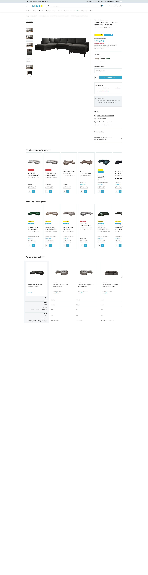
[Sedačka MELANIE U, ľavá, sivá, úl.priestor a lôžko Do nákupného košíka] (120, 245)
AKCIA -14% (98, 34)
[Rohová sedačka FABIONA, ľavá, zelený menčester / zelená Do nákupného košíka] (102, 245)
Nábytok (35, 10)
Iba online (41, 10)
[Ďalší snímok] (121, 172)
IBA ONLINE (107, 34)
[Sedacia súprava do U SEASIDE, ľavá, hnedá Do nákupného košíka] (85, 191)
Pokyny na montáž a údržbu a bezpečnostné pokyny (103, 138)
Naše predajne (84, 10)
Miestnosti (28, 10)
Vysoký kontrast (115, 1)
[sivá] (102, 58)
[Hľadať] (48, 6)
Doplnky (48, 10)
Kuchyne (54, 10)
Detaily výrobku (99, 132)
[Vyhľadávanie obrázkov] (101, 6)
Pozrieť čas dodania (103, 91)
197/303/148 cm (100, 70)
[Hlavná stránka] (26, 16)
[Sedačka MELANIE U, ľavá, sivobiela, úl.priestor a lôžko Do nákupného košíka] (67, 245)
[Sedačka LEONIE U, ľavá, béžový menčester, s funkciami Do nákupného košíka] (50, 245)
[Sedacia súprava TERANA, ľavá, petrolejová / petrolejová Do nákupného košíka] (102, 191)
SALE (78, 10)
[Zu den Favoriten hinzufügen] (96, 77)
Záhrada (60, 10)
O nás (91, 10)
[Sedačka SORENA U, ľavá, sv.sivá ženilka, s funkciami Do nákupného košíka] (50, 191)
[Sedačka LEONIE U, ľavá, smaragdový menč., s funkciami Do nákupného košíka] (33, 245)
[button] (29, 22)
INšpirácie (66, 10)
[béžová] (96, 58)
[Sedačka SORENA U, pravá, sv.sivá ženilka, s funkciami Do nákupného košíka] (85, 245)
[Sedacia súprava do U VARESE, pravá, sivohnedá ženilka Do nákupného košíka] (67, 191)
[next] (29, 75)
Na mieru (73, 10)
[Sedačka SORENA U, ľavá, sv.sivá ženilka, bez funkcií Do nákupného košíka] (33, 191)
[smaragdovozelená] (108, 58)
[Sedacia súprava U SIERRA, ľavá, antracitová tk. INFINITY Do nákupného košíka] (120, 191)
